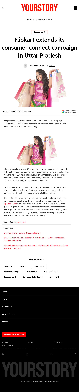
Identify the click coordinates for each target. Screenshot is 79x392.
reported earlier (10, 204)
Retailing (53, 277)
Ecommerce (38, 32)
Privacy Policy (57, 342)
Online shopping (11, 272)
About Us (5, 342)
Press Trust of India (37, 66)
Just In (7, 266)
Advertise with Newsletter (14, 335)
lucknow (31, 272)
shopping (38, 266)
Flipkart (22, 266)
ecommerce (9, 277)
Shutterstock (20, 222)
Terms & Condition (8, 345)
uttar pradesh (49, 272)
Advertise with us (35, 259)
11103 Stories (52, 65)
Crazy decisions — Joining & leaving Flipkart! (22, 233)
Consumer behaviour (32, 277)
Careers (30, 342)
